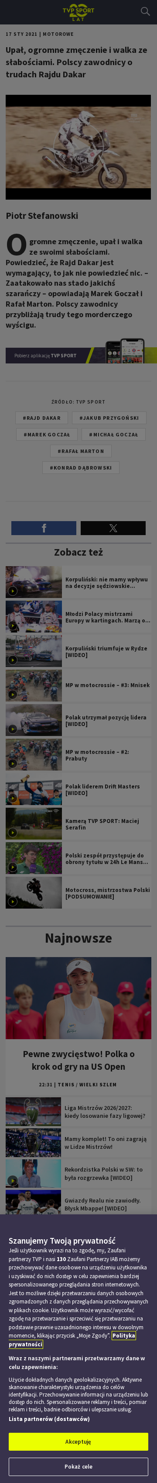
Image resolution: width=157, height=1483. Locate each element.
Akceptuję (78, 1441)
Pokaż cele (78, 1466)
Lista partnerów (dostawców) (49, 1419)
